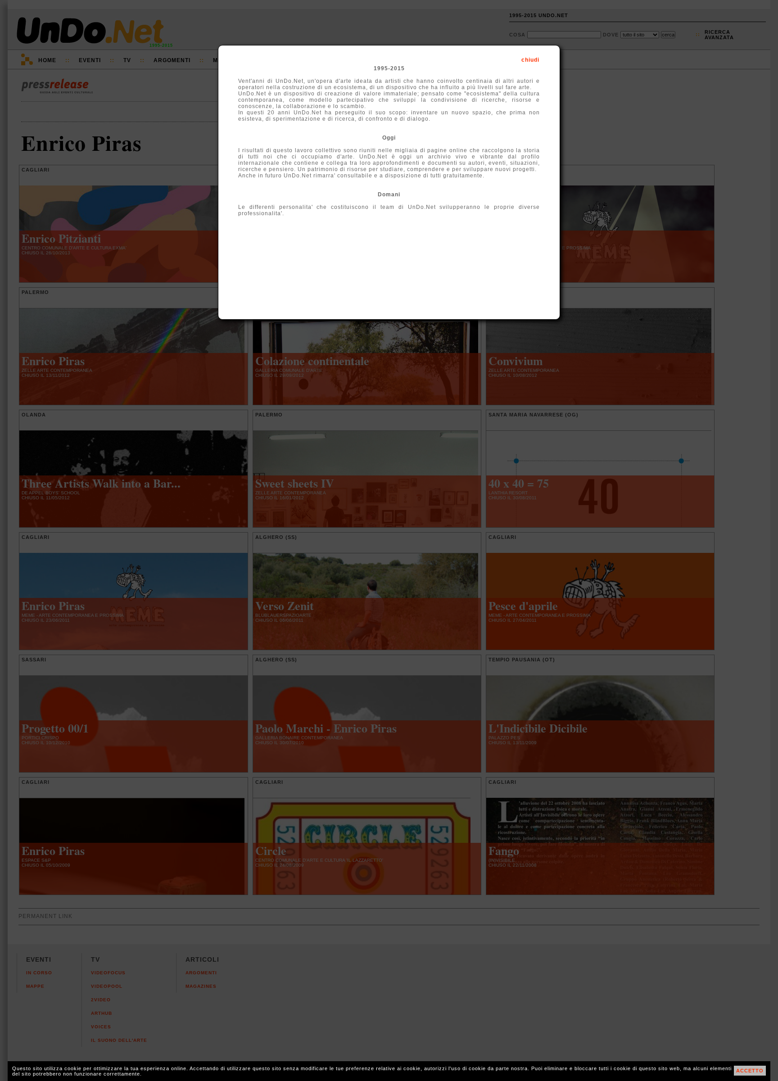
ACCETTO (750, 1070)
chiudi (530, 60)
